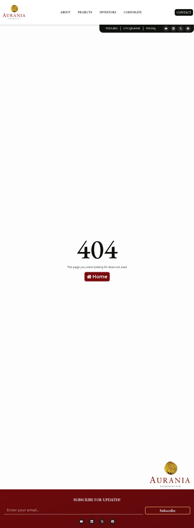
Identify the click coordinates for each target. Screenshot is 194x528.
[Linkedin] (173, 28)
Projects (85, 12)
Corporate (133, 12)
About (65, 12)
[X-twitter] (181, 28)
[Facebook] (188, 28)
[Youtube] (166, 28)
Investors (108, 12)
